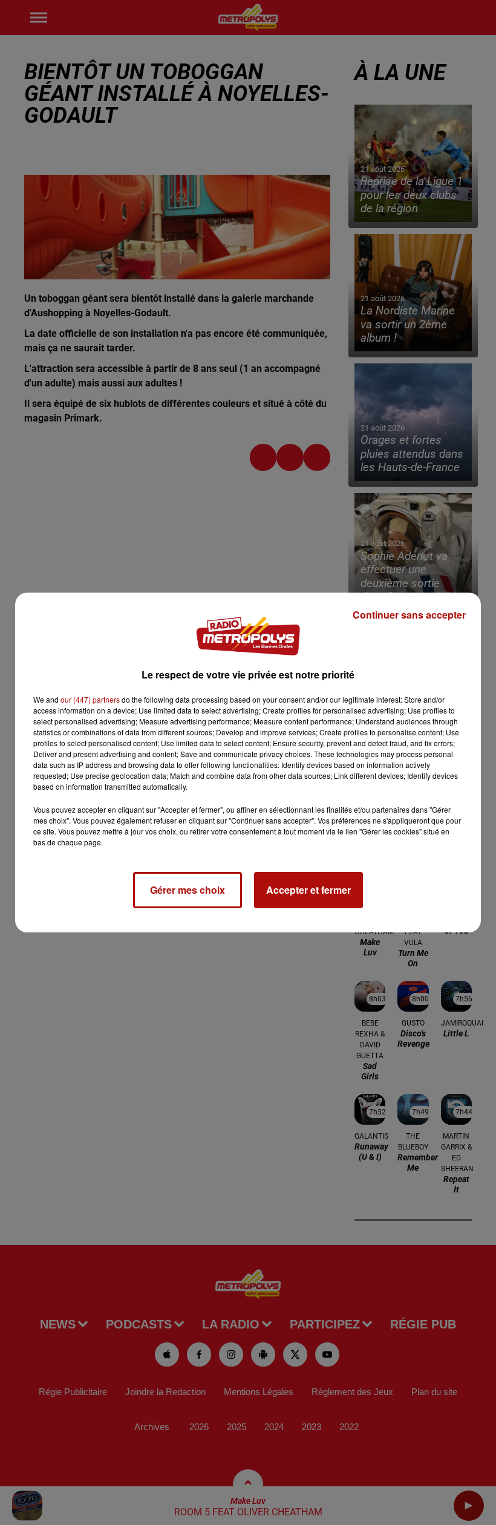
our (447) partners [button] (90, 699)
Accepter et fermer (308, 890)
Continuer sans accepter (409, 615)
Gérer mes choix (187, 890)
